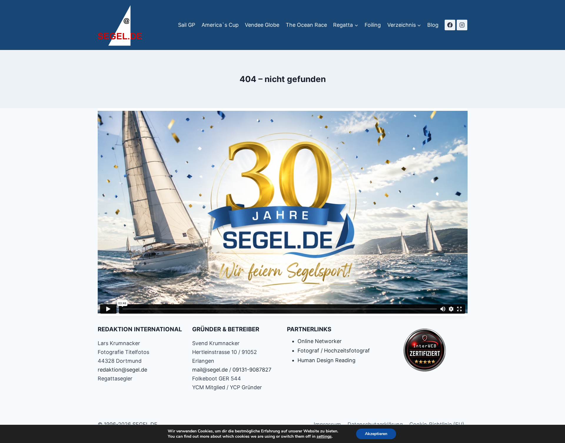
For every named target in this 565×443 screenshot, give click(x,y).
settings (324, 436)
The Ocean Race (306, 25)
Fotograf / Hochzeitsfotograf (334, 350)
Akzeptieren (376, 434)
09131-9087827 (251, 370)
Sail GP (186, 25)
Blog (432, 25)
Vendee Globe (262, 25)
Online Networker (320, 341)
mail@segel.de (210, 370)
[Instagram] (462, 25)
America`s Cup (220, 25)
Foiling (373, 25)
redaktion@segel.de (122, 370)
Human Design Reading (326, 360)
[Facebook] (450, 25)
